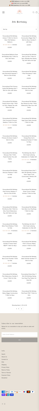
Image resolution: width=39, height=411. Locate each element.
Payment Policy (6, 375)
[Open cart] (36, 12)
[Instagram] (5, 404)
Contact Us (5, 359)
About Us (4, 357)
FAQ (3, 362)
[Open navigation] (5, 12)
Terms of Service (6, 372)
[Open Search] (33, 12)
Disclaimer (4, 378)
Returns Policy (6, 370)
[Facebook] (2, 404)
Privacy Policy (5, 367)
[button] (7, 45)
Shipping (4, 365)
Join (20, 340)
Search (3, 354)
